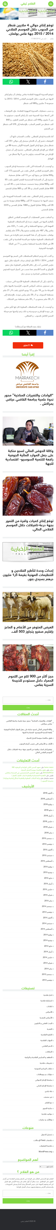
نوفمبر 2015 (47, 844)
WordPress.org (45, 1152)
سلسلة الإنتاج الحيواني (43, 1080)
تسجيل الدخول (46, 1135)
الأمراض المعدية (46, 1018)
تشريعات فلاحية (46, 1063)
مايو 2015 (48, 878)
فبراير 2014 (47, 963)
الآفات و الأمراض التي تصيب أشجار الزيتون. (35, 744)
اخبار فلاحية (47, 995)
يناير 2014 (48, 969)
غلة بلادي (48, 1091)
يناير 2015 (48, 901)
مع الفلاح (48, 1103)
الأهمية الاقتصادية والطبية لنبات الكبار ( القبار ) (29, 775)
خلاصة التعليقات (45, 1146)
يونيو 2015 (47, 872)
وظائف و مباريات (45, 1120)
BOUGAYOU (48, 773)
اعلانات (49, 1006)
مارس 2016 (47, 821)
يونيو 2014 (47, 940)
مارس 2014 (47, 957)
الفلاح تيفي (28, 4)
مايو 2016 (48, 810)
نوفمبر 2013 (47, 980)
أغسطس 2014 (46, 929)
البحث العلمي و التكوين (43, 1023)
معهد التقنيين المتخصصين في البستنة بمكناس (22, 773)
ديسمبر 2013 (47, 974)
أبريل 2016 (48, 816)
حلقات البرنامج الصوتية (43, 1069)
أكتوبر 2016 (47, 793)
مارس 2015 (47, 889)
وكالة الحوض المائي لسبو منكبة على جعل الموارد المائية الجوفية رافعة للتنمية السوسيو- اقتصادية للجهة (28, 731)
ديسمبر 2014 (47, 906)
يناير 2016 (48, 833)
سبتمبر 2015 (47, 855)
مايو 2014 (48, 946)
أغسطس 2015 (46, 861)
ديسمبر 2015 (47, 838)
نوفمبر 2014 (47, 912)
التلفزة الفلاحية (46, 1035)
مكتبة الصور (47, 1108)
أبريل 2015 (48, 884)
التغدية (49, 1029)
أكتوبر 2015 (47, 850)
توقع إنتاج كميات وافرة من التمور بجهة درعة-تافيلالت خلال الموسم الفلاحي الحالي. (29, 751)
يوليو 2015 (47, 867)
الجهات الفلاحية (46, 1040)
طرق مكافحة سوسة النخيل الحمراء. (39, 738)
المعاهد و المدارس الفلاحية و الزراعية (38, 1057)
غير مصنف (48, 1097)
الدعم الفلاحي (47, 1046)
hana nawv (48, 767)
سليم (51, 770)
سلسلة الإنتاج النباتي (44, 1086)
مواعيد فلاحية (47, 1114)
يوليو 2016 (47, 804)
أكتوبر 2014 (47, 918)
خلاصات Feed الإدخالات (42, 1140)
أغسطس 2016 (46, 799)
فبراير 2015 (47, 895)
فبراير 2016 (47, 827)
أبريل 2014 (48, 952)
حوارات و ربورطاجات (44, 1074)
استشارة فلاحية (46, 1001)
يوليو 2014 (47, 935)
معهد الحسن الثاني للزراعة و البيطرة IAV (26, 767)
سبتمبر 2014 (47, 923)
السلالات (48, 1052)
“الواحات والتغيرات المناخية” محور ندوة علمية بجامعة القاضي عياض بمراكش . (29, 722)
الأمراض (49, 1012)
